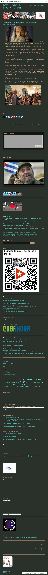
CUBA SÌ (30, 382)
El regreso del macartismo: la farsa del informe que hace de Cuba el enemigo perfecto (19, 426)
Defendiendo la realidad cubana (12, 6)
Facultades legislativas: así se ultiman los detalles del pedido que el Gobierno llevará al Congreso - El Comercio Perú (23, 228)
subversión (9, 387)
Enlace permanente (39, 124)
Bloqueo (4, 382)
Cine (24, 124)
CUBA (14, 124)
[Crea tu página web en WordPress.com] (24, 1)
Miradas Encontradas (22, 456)
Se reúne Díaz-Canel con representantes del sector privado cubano (15, 309)
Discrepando (28, 455)
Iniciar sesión (11, 537)
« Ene (4, 552)
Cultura (16, 124)
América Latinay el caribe (33, 380)
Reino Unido (30, 124)
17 (17, 548)
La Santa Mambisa (14, 456)
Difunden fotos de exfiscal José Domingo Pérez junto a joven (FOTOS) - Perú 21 (17, 225)
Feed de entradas (18, 537)
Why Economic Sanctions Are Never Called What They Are (13, 345)
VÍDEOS (42, 5)
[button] (21, 182)
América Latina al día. (10, 337)
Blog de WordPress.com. (7, 571)
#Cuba (4, 380)
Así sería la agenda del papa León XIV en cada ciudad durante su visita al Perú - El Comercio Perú (20, 234)
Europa (26, 124)
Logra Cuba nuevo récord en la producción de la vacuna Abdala (14, 434)
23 (11, 549)
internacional (19, 384)
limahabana (10, 24)
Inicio (31, 5)
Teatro (34, 124)
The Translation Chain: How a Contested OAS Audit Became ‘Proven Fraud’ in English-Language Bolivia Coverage (23, 353)
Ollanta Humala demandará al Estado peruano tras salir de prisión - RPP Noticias (17, 223)
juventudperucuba (35, 455)
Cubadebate (22, 455)
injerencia (10, 385)
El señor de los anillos (10, 45)
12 (29, 546)
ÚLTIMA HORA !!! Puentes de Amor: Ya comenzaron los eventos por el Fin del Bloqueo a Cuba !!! (20, 439)
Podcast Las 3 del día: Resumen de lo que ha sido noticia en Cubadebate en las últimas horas (19, 306)
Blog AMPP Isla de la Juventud (8, 363)
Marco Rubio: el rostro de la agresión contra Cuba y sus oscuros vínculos (17, 423)
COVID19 (17, 382)
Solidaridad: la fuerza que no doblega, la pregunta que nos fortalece (16, 425)
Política (8, 386)
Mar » (7, 552)
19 (29, 548)
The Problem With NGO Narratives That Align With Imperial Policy (14, 339)
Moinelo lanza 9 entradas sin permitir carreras (11, 308)
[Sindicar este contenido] (3, 216)
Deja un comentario (16, 24)
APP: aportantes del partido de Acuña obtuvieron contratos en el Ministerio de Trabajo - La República (21, 226)
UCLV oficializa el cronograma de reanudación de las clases (13, 300)
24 (17, 549)
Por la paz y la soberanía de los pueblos (10, 436)
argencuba (5, 366)
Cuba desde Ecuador (7, 364)
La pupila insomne (6, 372)
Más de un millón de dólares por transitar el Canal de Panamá (14, 305)
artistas (22, 124)
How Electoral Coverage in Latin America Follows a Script (13, 341)
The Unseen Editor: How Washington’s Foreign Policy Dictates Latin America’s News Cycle (18, 354)
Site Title (4, 369)
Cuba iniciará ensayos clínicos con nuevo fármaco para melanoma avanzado (16, 298)
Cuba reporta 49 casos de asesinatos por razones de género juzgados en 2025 (17, 312)
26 (29, 549)
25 (23, 549)
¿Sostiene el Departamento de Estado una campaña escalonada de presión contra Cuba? (20, 421)
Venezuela (13, 387)
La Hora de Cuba (6, 361)
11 (23, 546)
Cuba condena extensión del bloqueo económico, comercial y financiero (16, 303)
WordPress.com (34, 537)
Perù (4, 386)
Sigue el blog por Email (9, 404)
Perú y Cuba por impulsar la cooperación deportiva (12, 433)
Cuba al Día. (7, 296)
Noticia (42, 384)
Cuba (27, 382)
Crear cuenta (5, 537)
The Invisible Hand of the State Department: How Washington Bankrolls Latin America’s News (19, 351)
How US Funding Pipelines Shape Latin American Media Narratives (14, 350)
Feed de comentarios (26, 537)
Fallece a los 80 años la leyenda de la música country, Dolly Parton (14, 311)
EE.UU (42, 382)
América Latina (9, 124)
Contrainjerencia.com (15, 455)
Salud (30, 386)
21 (41, 548)
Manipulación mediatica (29, 384)
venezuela (17, 387)
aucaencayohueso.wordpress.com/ (9, 371)
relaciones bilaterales (14, 386)
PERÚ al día (7, 216)
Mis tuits (4, 319)
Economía (38, 382)
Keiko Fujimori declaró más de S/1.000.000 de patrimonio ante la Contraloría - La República (19, 232)
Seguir (5, 409)
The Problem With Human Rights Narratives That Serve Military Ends (15, 347)
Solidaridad (37, 386)
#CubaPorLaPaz (9, 380)
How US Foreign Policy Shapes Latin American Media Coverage (14, 348)
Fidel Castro (5, 384)
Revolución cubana (24, 386)
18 (23, 548)
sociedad (33, 386)
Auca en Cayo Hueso (6, 455)
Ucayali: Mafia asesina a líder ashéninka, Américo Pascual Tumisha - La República (17, 235)
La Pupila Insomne (6, 456)
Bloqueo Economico (11, 382)
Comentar (38, 146)
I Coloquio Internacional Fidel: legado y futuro (12, 417)
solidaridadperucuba (31, 456)
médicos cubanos (37, 384)
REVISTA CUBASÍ (37, 5)
